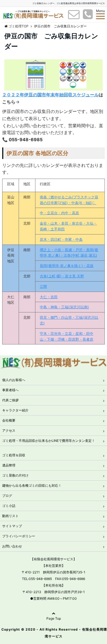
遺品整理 (8, 465)
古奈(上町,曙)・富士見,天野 (62, 276)
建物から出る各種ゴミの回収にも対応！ (31, 485)
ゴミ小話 (8, 506)
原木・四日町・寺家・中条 (61, 239)
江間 (43, 286)
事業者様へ (10, 390)
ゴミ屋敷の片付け (15, 475)
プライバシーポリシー (18, 536)
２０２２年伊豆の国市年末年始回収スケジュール (50, 94)
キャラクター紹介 (15, 410)
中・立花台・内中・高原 (59, 213)
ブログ (7, 496)
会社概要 (8, 420)
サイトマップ (12, 526)
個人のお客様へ (13, 380)
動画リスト (10, 516)
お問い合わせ (12, 546)
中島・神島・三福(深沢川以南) (64, 307)
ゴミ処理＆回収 (13, 455)
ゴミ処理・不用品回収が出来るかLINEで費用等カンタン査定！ (48, 441)
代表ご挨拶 (10, 400)
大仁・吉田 (49, 297)
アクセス (8, 430)
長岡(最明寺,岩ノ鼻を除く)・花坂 (67, 265)
